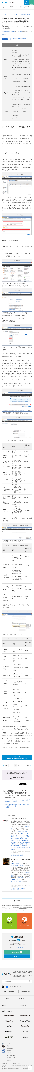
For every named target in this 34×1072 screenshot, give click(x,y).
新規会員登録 (17, 952)
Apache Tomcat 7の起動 (19, 109)
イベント (4, 1006)
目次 (17, 45)
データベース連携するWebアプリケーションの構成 (21, 56)
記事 (22, 877)
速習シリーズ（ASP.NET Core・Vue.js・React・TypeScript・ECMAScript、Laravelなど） (20, 839)
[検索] (3, 7)
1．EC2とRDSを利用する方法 (21, 59)
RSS (28, 877)
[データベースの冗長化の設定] (17, 401)
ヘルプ (8, 1043)
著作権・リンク (10, 1046)
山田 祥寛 (20, 31)
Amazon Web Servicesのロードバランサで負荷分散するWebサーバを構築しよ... (17, 801)
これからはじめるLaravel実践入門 (19, 844)
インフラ (26, 7)
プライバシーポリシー (12, 1057)
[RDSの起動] (17, 272)
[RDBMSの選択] (17, 336)
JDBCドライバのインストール (21, 99)
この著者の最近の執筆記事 (18, 855)
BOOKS (21, 1006)
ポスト (23, 784)
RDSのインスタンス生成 (19, 81)
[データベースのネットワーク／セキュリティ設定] (17, 533)
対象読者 (14, 52)
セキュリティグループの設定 (20, 78)
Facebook (17, 883)
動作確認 (15, 115)
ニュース (4, 998)
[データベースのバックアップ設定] (17, 623)
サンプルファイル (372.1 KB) (18, 39)
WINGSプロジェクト (23, 831)
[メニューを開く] (2, 2)
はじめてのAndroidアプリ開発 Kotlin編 (19, 846)
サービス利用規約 (11, 1055)
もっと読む (6, 807)
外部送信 (9, 1060)
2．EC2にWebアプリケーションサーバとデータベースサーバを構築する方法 (21, 63)
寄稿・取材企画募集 (9, 991)
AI (7, 7)
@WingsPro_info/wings (17, 881)
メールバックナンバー (18, 948)
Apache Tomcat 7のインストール (22, 97)
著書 (19, 877)
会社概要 (9, 1053)
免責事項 (9, 1050)
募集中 (12, 876)
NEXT (28, 765)
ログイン (18, 956)
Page (6, 59)
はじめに (14, 50)
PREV (5, 765)
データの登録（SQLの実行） (20, 90)
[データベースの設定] (17, 429)
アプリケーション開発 (16, 7)
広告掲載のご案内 (25, 991)
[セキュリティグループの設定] (17, 186)
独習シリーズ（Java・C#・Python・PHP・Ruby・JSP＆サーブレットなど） (20, 835)
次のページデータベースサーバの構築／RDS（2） (17, 757)
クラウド (4, 34)
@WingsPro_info (16, 879)
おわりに (14, 118)
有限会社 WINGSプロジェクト (20, 864)
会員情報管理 (10, 1048)
